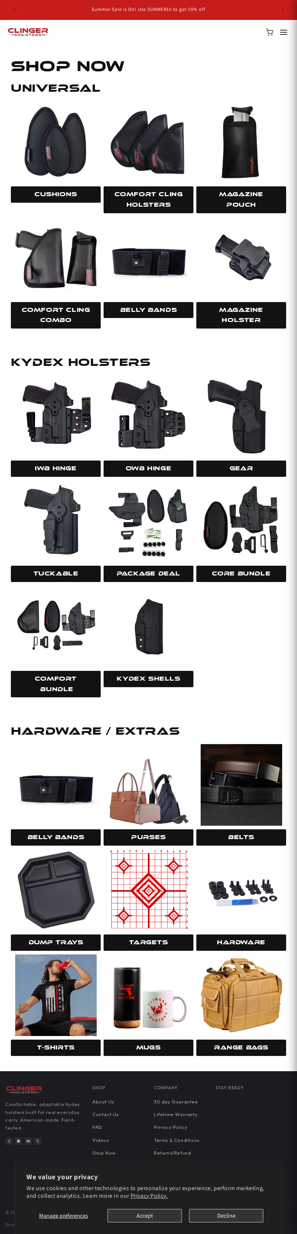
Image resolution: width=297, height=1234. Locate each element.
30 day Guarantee (176, 1102)
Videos (100, 1140)
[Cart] (269, 32)
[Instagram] (18, 1141)
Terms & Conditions (177, 1140)
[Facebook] (9, 1141)
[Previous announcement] (14, 10)
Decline (226, 1215)
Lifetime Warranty (175, 1114)
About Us (103, 1102)
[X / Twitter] (37, 1141)
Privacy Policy (170, 1127)
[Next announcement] (283, 10)
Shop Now (104, 1153)
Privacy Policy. (149, 1196)
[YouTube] (28, 1141)
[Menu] (283, 32)
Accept (145, 1215)
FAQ (97, 1127)
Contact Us (105, 1114)
